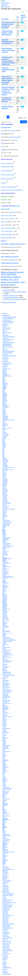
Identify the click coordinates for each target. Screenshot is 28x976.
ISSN (2, 133)
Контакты (3, 182)
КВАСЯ (3, 240)
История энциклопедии (7, 178)
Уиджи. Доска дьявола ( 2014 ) (13, 282)
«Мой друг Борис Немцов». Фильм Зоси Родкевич (7, 32)
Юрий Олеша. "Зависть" (11, 277)
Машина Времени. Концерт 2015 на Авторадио (12, 273)
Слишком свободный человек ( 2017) (8, 69)
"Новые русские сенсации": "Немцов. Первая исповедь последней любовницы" (8, 60)
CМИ (2, 124)
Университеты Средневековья (12, 299)
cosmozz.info (4, 196)
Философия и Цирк (10, 228)
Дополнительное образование (9, 186)
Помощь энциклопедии (7, 166)
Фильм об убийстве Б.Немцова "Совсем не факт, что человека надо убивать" (8, 90)
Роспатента (12, 130)
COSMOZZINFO (5, 127)
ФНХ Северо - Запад (6, 215)
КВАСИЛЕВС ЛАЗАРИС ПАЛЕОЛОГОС (13, 244)
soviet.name (4, 199)
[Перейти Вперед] (13, 117)
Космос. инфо (11, 234)
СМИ (2, 218)
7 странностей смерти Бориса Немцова (6, 99)
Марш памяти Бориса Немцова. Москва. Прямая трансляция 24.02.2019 (7, 80)
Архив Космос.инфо (6, 237)
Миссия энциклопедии (7, 163)
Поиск (24, 122)
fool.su (9, 199)
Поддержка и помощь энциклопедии (14, 292)
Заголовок (5, 19)
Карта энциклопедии (6, 170)
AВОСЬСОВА (15, 206)
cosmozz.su (11, 196)
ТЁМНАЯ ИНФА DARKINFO (9, 263)
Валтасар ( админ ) (8, 284)
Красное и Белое (9, 218)
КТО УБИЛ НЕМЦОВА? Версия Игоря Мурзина (8, 41)
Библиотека (4, 234)
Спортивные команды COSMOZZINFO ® (12, 190)
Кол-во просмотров (23, 17)
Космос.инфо (9, 124)
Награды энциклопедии (7, 174)
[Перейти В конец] (16, 117)
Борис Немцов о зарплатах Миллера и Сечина (8, 50)
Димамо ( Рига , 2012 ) (10, 279)
